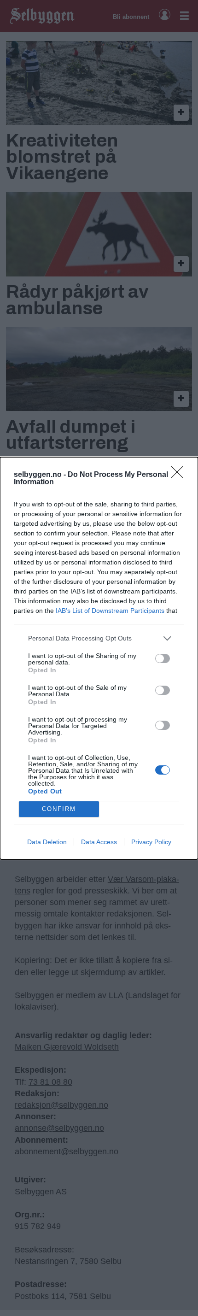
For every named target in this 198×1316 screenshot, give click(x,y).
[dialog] (99, 658)
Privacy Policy (151, 842)
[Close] (180, 475)
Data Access (99, 842)
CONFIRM (59, 808)
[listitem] (99, 638)
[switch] (162, 658)
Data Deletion (47, 842)
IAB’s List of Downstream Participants (110, 610)
